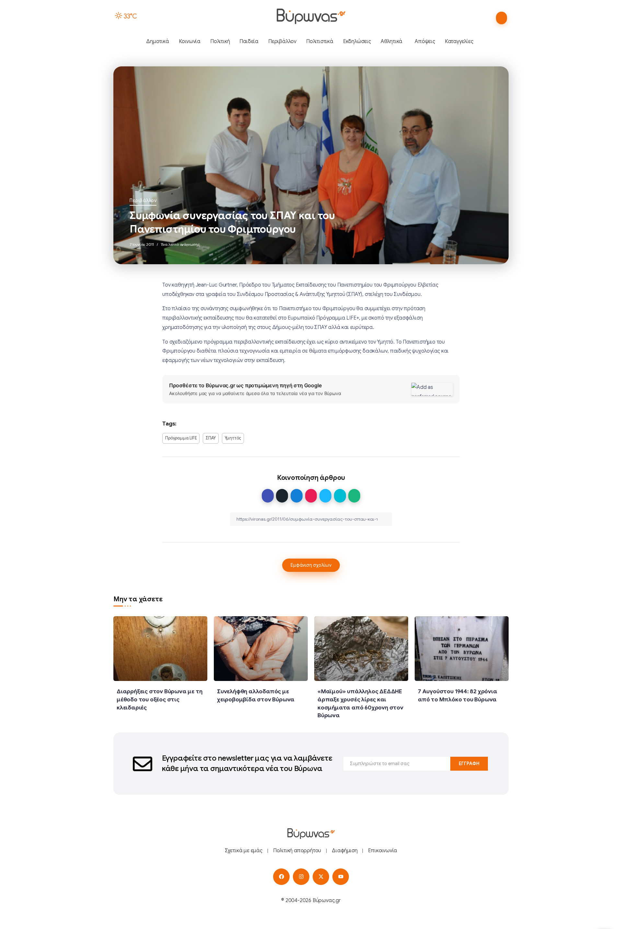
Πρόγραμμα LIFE (181, 438)
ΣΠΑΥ (210, 438)
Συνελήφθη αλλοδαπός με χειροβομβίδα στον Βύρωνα (255, 695)
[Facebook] (281, 876)
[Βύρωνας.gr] (311, 16)
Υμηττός (233, 438)
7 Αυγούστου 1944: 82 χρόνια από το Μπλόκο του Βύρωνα (457, 695)
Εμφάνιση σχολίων (311, 565)
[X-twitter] (321, 876)
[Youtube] (340, 876)
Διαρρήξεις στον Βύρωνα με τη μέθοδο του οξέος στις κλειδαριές (159, 699)
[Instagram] (301, 876)
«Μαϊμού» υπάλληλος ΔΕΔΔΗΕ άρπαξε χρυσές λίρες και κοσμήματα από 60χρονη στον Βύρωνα (360, 703)
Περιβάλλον (143, 200)
